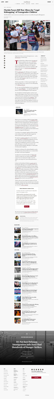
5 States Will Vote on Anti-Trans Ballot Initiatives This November (29, 298)
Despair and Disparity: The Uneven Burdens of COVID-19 (16, 374)
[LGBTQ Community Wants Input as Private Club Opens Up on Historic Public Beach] (17, 270)
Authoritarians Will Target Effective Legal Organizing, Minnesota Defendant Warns (44, 85)
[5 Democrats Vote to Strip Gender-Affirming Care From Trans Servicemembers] (17, 306)
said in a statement (24, 185)
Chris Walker (24, 294)
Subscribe (24, 377)
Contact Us (24, 390)
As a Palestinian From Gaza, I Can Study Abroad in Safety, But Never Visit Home (44, 66)
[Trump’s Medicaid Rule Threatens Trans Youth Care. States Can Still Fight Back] (17, 263)
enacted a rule (32, 163)
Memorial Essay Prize (25, 384)
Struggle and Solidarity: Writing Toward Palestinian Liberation (16, 371)
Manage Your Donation (24, 374)
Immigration (5, 378)
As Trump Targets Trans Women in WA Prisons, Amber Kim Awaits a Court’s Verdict (29, 312)
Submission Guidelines (24, 379)
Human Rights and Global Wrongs (16, 377)
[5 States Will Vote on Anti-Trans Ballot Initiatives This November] (17, 298)
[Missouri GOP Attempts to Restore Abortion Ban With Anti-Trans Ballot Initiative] (17, 255)
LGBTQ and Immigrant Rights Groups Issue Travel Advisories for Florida (30, 229)
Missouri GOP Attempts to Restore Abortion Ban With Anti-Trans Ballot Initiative (29, 254)
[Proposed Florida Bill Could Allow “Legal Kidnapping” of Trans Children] (19, 111)
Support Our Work (25, 375)
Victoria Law (24, 316)
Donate (49, 2)
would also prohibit (24, 138)
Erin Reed (24, 301)
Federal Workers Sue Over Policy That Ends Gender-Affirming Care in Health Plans (30, 283)
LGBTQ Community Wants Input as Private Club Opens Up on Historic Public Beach (30, 269)
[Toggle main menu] (52, 1)
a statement (32, 97)
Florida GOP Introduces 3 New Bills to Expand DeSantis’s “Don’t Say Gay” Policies (30, 236)
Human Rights (26, 227)
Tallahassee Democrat (21, 85)
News (5, 7)
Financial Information (25, 381)
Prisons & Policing (27, 310)
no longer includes (34, 119)
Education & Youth (6, 373)
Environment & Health (6, 375)
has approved (34, 60)
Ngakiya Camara (26, 115)
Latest (2, 2)
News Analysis (24, 267)
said (27, 132)
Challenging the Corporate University (16, 387)
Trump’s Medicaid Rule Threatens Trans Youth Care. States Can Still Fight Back (29, 262)
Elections (22, 3)
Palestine (32, 3)
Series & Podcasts (6, 389)
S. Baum (24, 265)
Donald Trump (28, 3)
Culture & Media (5, 370)
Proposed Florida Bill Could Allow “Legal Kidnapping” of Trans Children (30, 111)
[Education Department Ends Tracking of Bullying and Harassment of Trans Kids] (17, 291)
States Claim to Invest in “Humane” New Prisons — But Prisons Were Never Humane (44, 60)
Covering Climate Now (16, 390)
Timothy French (24, 272)
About (6, 2)
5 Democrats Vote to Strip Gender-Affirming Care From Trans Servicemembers (30, 305)
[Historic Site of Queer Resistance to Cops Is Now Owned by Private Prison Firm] (17, 277)
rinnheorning (27, 265)
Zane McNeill (6, 16)
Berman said (34, 154)
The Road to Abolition (15, 380)
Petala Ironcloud (24, 324)
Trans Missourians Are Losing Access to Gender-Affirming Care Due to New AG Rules (29, 244)
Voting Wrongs (15, 385)
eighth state (18, 167)
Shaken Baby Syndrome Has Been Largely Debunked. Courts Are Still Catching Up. (44, 75)
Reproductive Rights (27, 252)
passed (24, 78)
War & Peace (5, 388)
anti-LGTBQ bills (22, 89)
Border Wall (18, 3)
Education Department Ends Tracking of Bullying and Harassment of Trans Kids (29, 291)
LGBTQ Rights (9, 7)
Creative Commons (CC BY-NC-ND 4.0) (31, 211)
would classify (20, 72)
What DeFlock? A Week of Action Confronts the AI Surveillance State (44, 80)
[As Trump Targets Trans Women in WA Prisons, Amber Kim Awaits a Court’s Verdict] (17, 313)
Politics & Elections (6, 381)
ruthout (29, 115)
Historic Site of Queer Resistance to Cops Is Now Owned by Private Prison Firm (30, 276)
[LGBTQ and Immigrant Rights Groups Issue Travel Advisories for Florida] (17, 230)
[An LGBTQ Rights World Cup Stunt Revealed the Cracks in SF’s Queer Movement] (17, 320)
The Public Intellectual (15, 382)
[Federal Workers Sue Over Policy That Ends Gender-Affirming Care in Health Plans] (17, 284)
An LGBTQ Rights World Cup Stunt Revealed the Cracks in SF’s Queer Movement (29, 320)
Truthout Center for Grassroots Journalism (25, 387)
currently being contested (31, 173)
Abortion (37, 3)
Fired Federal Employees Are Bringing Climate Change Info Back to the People (44, 70)
